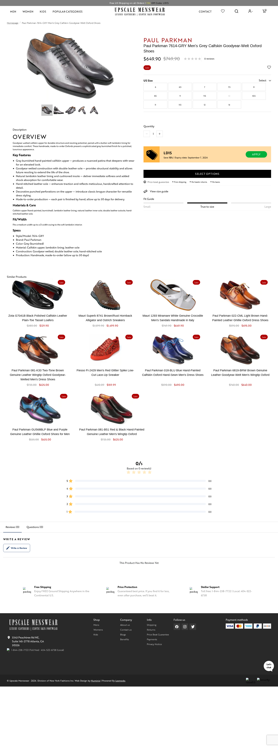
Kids (95, 634)
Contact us (126, 629)
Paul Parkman (168, 40)
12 (204, 104)
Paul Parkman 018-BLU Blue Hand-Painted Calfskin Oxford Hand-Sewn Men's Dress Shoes (173, 372)
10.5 (253, 96)
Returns (151, 629)
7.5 (229, 87)
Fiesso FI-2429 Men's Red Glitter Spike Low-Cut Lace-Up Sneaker (105, 372)
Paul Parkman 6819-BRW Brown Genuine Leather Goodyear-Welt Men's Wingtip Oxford (240, 372)
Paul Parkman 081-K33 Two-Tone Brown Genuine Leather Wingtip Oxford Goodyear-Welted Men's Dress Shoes (38, 375)
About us (125, 624)
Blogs (123, 634)
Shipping (151, 624)
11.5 (180, 104)
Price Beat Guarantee (158, 634)
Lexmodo (120, 680)
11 (155, 104)
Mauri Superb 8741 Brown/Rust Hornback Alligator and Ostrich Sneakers (105, 318)
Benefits (124, 639)
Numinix (95, 680)
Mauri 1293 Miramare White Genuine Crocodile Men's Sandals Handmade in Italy (173, 318)
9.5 (205, 96)
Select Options (207, 173)
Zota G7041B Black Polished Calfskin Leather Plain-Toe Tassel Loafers (37, 318)
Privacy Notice (154, 644)
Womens (98, 629)
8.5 (155, 96)
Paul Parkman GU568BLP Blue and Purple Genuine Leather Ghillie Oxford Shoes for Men (40, 432)
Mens (96, 624)
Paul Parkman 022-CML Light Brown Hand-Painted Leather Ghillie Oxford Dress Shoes (240, 318)
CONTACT (205, 11)
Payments (152, 639)
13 (229, 104)
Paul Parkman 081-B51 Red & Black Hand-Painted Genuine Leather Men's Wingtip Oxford (111, 432)
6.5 (180, 87)
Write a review (19, 547)
